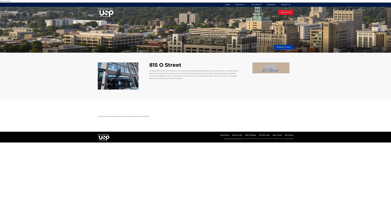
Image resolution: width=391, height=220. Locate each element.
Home (227, 4)
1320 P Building (250, 135)
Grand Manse (224, 135)
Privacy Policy (289, 138)
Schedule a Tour (283, 47)
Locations (239, 4)
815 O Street (289, 135)
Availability (256, 4)
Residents (271, 4)
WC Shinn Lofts (264, 135)
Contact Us (286, 4)
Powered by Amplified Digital (234, 138)
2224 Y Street (277, 135)
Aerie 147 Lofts (237, 135)
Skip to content (5, 1)
